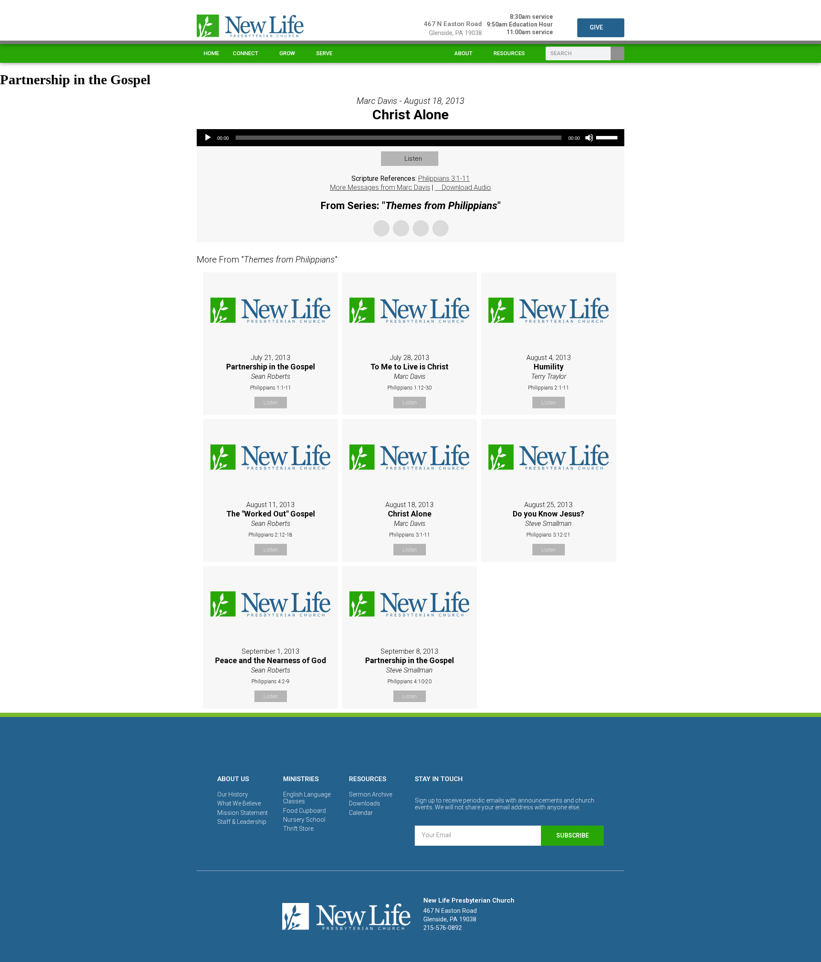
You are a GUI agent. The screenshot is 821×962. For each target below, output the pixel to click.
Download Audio (466, 187)
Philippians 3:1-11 (444, 178)
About (463, 53)
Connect (245, 53)
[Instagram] (410, 744)
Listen (413, 158)
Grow (287, 53)
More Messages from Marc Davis (380, 187)
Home (211, 53)
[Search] (617, 53)
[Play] (208, 137)
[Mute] (589, 137)
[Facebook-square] (381, 744)
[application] (410, 137)
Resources (509, 53)
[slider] (608, 137)
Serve (324, 53)
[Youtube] (440, 744)
